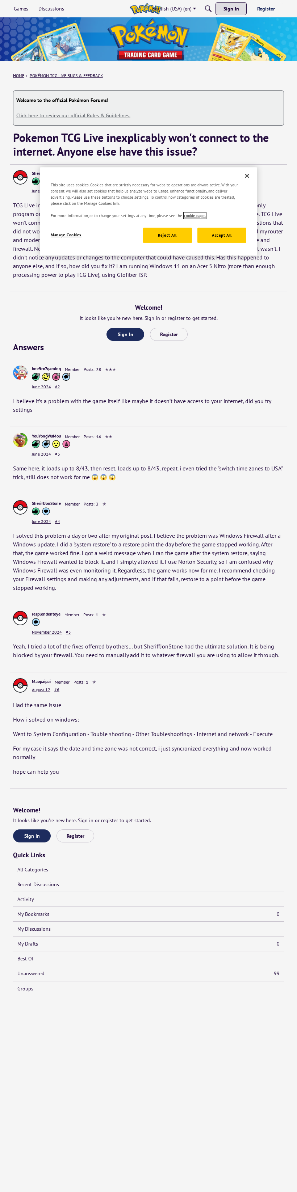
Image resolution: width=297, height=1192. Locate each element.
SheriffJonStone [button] (46, 503)
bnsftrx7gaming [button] (46, 368)
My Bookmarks (148, 914)
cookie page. (195, 216)
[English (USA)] (145, 8)
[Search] (208, 8)
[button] (20, 177)
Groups (25, 988)
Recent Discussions (38, 884)
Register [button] (169, 334)
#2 (57, 386)
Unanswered (148, 973)
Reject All (167, 235)
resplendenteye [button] (46, 614)
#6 (56, 689)
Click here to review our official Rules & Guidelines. (73, 115)
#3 (57, 454)
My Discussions (34, 929)
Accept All (222, 235)
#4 (57, 521)
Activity (25, 899)
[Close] (247, 176)
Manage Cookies (66, 235)
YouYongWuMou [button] (46, 436)
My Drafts (148, 944)
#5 (68, 632)
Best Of (25, 958)
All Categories (32, 869)
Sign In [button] (125, 334)
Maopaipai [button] (41, 681)
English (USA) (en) (172, 8)
